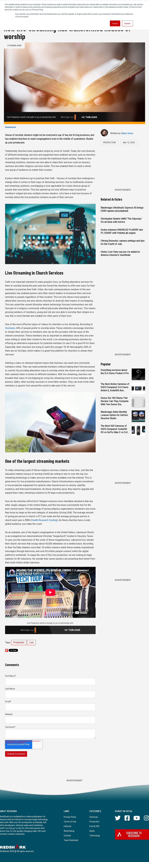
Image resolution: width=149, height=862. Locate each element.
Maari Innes (127, 133)
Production (18, 642)
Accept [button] (115, 23)
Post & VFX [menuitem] (94, 826)
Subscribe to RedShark (134, 834)
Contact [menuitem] (67, 835)
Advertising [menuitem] (69, 831)
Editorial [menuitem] (67, 826)
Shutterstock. (10, 127)
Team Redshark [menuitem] (71, 840)
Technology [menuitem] (94, 835)
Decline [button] (127, 23)
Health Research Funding (44, 520)
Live (31, 642)
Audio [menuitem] (92, 831)
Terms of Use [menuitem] (70, 821)
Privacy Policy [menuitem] (70, 817)
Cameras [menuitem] (93, 817)
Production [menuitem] (94, 821)
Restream (10, 328)
